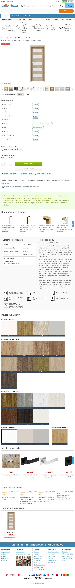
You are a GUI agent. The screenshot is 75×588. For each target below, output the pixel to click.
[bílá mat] (9, 437)
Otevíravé (20, 94)
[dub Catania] (25, 328)
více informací (66, 180)
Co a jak (45, 6)
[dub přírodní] (41, 364)
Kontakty (4, 560)
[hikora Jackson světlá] (57, 364)
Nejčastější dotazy (39, 569)
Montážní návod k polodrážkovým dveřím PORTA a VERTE (21, 186)
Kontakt (54, 6)
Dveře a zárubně (67, 556)
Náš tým (3, 554)
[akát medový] (9, 401)
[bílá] (9, 328)
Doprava (36, 552)
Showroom (26, 6)
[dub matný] (9, 364)
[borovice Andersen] (41, 401)
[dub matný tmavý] (25, 364)
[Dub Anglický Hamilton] (60, 437)
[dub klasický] (25, 348)
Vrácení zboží (38, 556)
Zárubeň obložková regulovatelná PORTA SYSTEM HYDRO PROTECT (65, 227)
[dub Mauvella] (41, 348)
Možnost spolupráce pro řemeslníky (52, 560)
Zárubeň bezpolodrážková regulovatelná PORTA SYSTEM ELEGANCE (28, 227)
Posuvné (27, 94)
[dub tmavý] (25, 417)
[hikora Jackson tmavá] (9, 380)
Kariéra (3, 556)
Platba (36, 554)
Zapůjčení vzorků (53, 552)
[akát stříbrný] (25, 401)
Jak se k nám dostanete (23, 554)
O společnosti (5, 552)
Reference (4, 558)
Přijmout (64, 1)
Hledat (66, 11)
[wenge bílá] (41, 417)
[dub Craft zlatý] (9, 348)
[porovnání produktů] (61, 5)
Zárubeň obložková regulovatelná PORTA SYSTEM (8, 227)
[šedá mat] (41, 437)
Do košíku (29, 163)
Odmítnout (70, 1)
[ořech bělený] (41, 328)
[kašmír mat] (25, 437)
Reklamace (37, 558)
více (57, 1)
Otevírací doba (20, 552)
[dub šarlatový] (9, 417)
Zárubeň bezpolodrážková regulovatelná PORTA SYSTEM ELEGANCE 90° (46, 227)
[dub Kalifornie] (57, 348)
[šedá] (57, 328)
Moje (36, 6)
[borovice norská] (57, 401)
